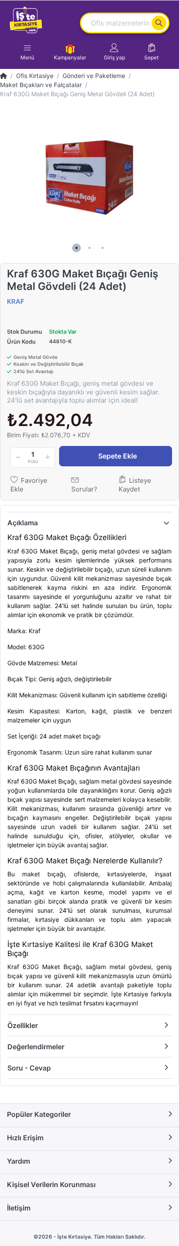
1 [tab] (76, 248)
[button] (114, 52)
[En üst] (3, 75)
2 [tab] (89, 248)
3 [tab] (102, 248)
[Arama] (159, 23)
